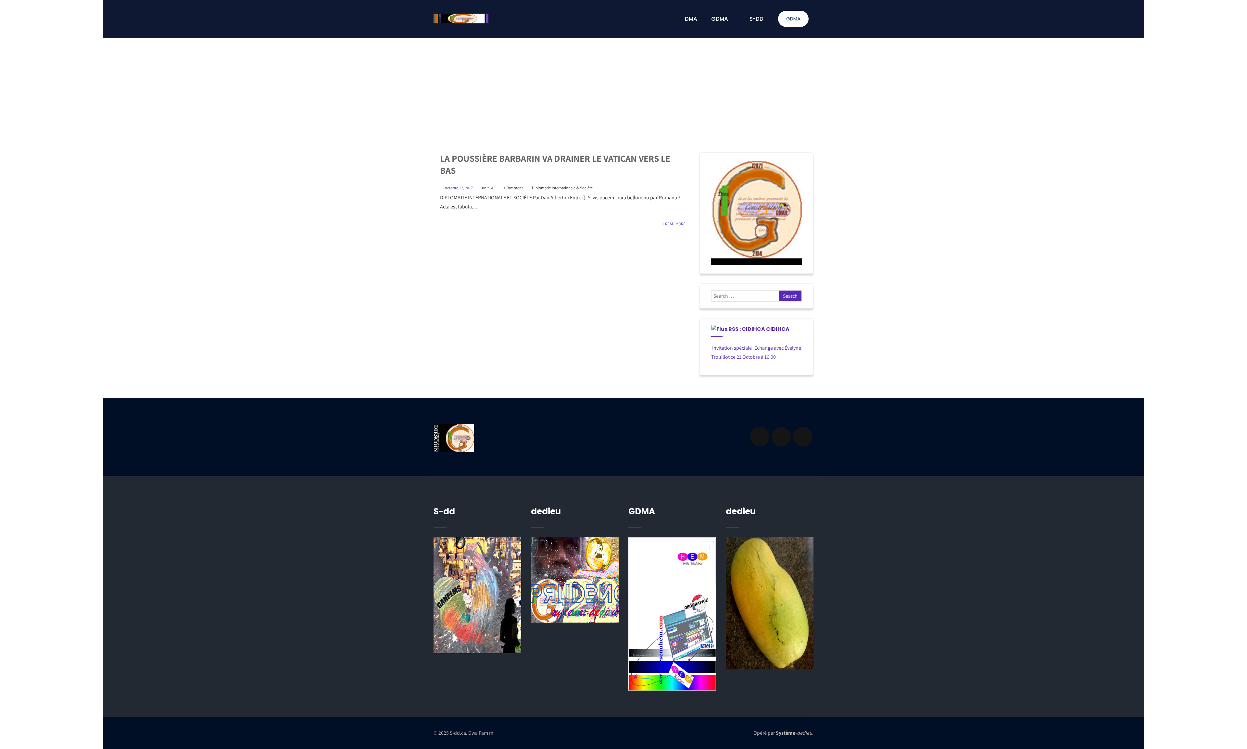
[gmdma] (769, 603)
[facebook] (760, 436)
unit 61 (488, 188)
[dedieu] (477, 595)
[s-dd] (461, 18)
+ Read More (674, 224)
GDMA (793, 18)
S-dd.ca (458, 733)
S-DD (756, 19)
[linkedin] (781, 436)
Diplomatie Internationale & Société (562, 188)
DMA (691, 19)
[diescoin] (756, 213)
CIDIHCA (777, 329)
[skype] (802, 436)
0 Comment (513, 188)
